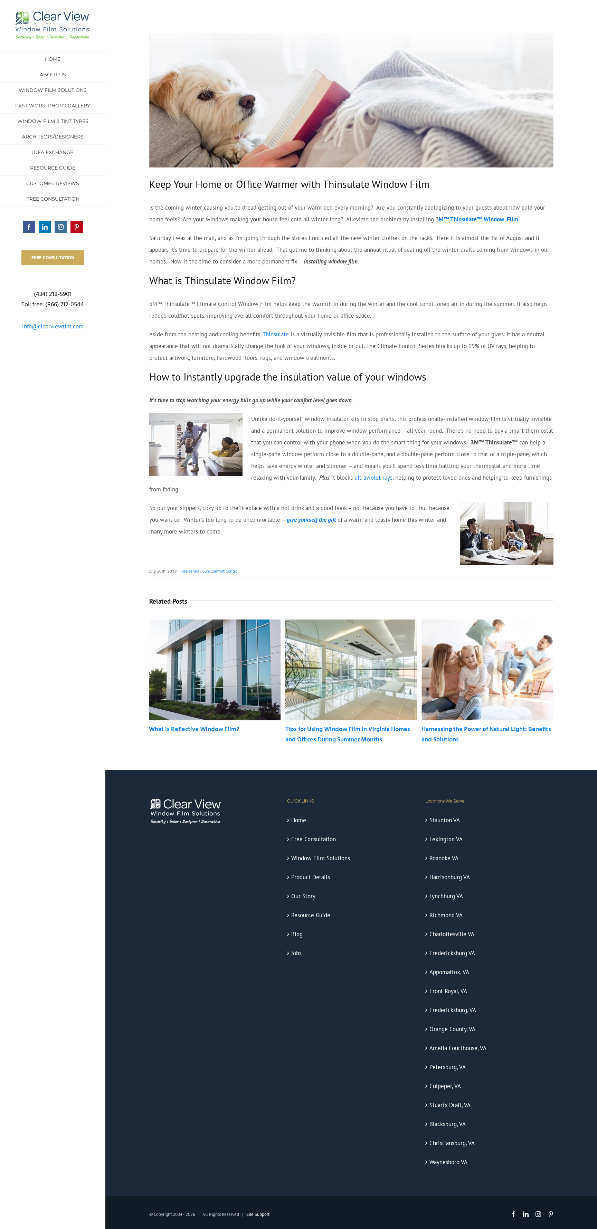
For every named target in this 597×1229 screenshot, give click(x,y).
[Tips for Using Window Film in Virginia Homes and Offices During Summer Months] (215, 623)
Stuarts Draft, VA (450, 1105)
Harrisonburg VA (449, 877)
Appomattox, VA (449, 972)
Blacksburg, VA (447, 1124)
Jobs (296, 953)
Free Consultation (313, 839)
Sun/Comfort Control (220, 571)
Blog (297, 934)
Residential (191, 571)
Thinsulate (276, 334)
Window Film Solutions (320, 858)
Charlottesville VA (451, 934)
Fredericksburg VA (452, 953)
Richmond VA (446, 915)
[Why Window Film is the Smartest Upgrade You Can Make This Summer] (487, 623)
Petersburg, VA (447, 1067)
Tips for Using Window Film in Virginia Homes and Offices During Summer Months (211, 734)
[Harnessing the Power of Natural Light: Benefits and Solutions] (351, 623)
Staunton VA (444, 820)
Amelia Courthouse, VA (457, 1048)
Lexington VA (446, 839)
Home (298, 820)
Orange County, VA (452, 1029)
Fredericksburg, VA (452, 1010)
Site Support (257, 1214)
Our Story (303, 896)
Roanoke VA (443, 858)
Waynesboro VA (448, 1162)
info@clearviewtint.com (53, 326)
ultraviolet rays (373, 477)
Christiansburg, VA (452, 1143)
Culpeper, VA (445, 1086)
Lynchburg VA (446, 896)
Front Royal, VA (448, 991)
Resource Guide (310, 915)
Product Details (310, 877)
